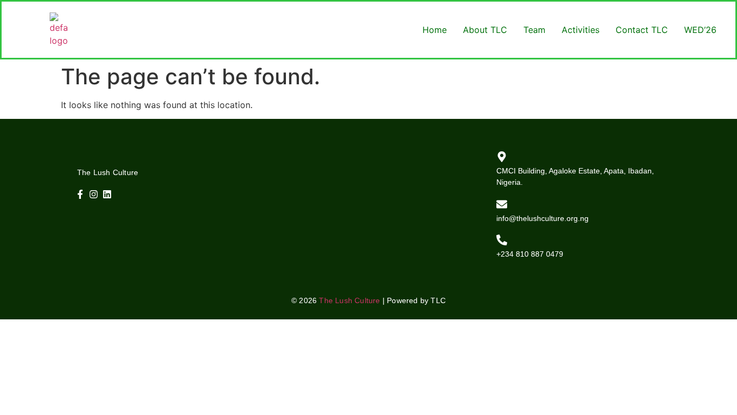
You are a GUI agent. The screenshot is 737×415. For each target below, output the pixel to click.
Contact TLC (642, 29)
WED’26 (700, 29)
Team (534, 29)
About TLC (485, 29)
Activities (580, 29)
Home (434, 29)
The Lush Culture (349, 300)
